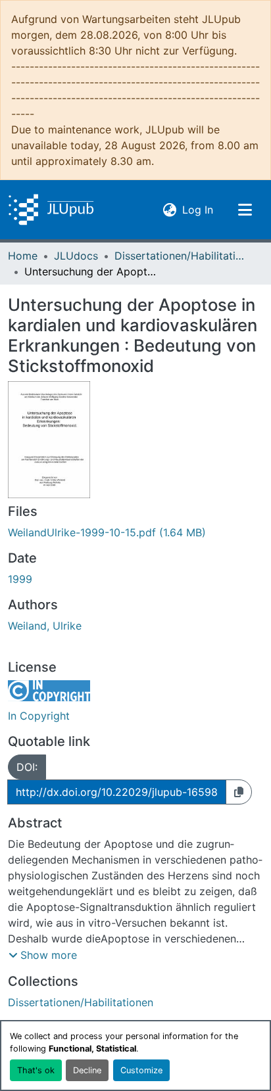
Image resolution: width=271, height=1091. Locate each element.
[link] (135, 532)
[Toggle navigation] (244, 209)
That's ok (36, 1070)
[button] (51, 209)
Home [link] (22, 255)
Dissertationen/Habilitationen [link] (180, 255)
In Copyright (39, 715)
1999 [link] (20, 579)
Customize (141, 1070)
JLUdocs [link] (76, 255)
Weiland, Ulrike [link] (45, 625)
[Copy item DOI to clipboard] (239, 791)
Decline (87, 1070)
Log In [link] (197, 209)
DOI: (26, 767)
